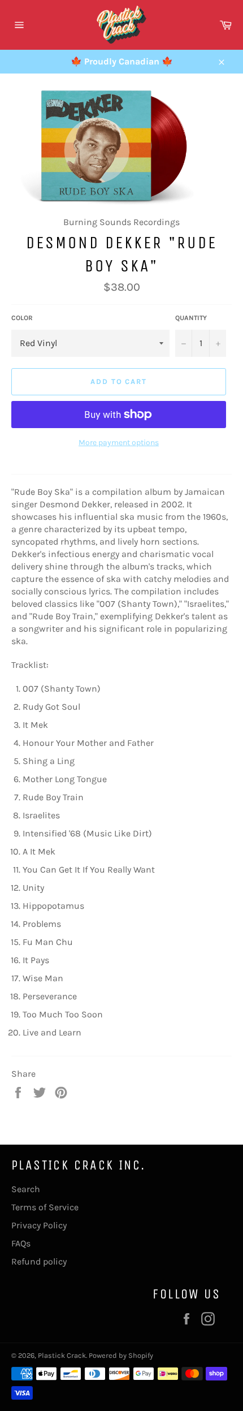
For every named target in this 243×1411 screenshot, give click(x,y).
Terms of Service (45, 1207)
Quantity (191, 318)
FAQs (21, 1243)
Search (25, 1189)
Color (22, 318)
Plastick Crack (62, 1355)
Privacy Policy (39, 1225)
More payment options (119, 442)
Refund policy (39, 1261)
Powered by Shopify (121, 1355)
